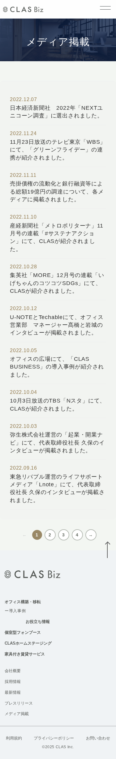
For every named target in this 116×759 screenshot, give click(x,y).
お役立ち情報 (38, 621)
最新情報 (13, 692)
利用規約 (14, 738)
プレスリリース (19, 703)
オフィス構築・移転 (23, 601)
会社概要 (13, 670)
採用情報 (13, 681)
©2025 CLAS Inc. (58, 747)
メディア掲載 (17, 713)
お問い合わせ (98, 738)
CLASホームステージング (28, 643)
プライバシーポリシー (54, 738)
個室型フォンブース (23, 632)
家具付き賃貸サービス (25, 654)
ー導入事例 (15, 610)
